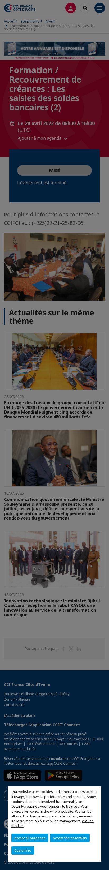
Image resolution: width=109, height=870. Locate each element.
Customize (22, 850)
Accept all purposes (30, 837)
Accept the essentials (70, 837)
